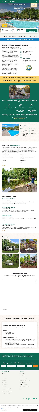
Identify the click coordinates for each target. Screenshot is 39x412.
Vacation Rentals (23, 373)
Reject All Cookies (34, 410)
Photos (4, 25)
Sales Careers (4, 380)
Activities (25, 36)
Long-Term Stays (12, 36)
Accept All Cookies (26, 410)
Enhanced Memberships (7, 388)
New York (15, 4)
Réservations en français (25, 380)
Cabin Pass (4, 386)
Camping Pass (5, 384)
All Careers (4, 378)
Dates (3, 29)
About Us (4, 373)
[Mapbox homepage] (4, 309)
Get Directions (19, 278)
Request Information (19, 118)
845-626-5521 (19, 10)
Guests (12, 29)
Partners (21, 388)
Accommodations (20, 29)
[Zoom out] (36, 282)
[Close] (37, 405)
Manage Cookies (4, 410)
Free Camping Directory (24, 386)
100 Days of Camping (24, 384)
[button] (21, 31)
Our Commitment (5, 375)
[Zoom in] (36, 281)
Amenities (20, 36)
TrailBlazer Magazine (6, 393)
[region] (19, 295)
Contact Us (4, 382)
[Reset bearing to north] (36, 284)
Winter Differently (23, 378)
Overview (5, 36)
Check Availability (32, 30)
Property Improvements (7, 391)
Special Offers (22, 382)
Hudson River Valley (22, 4)
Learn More (30, 39)
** (30, 78)
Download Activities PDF (15, 145)
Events (30, 36)
